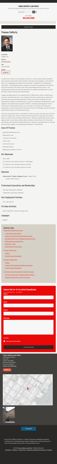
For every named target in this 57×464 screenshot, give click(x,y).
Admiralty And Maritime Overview (13, 230)
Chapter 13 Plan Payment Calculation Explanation (19, 265)
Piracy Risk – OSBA (10, 244)
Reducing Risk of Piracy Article (13, 247)
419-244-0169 (28, 18)
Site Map (14, 450)
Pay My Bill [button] (29, 428)
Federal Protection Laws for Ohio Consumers (17, 277)
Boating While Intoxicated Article (14, 241)
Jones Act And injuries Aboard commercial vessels (18, 236)
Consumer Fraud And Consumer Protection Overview (19, 272)
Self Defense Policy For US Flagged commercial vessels (20, 239)
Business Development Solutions (36, 450)
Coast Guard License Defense (13, 233)
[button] (28, 27)
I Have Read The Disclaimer (14, 341)
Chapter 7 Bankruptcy (10, 250)
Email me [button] (5, 72)
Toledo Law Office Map (9, 366)
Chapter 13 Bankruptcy (10, 260)
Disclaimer (6, 338)
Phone (5, 310)
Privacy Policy (22, 450)
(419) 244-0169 (5, 62)
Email (5, 302)
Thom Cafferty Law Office (25, 448)
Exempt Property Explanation (13, 256)
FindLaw (49, 450)
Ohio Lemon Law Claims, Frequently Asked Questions (20, 275)
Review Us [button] (7, 369)
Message (6, 318)
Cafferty (7, 253)
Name (5, 294)
